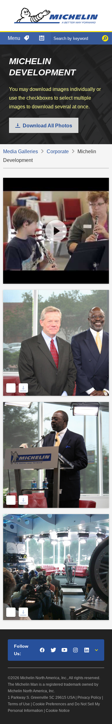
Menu (14, 38)
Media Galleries (20, 151)
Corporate (58, 151)
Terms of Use (19, 704)
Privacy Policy (89, 697)
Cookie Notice (58, 710)
